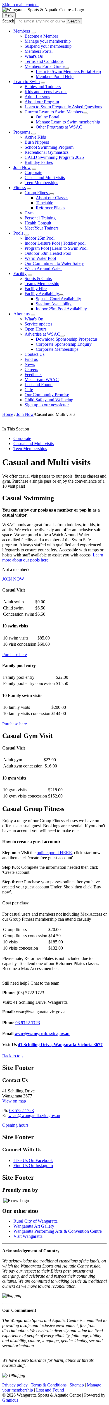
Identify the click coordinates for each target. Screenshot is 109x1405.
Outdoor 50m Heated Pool (48, 253)
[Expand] (33, 32)
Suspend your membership (48, 46)
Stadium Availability (54, 303)
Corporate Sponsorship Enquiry (64, 344)
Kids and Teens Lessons (46, 91)
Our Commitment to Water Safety (54, 263)
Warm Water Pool (40, 258)
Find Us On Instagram (33, 1165)
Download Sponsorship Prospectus (67, 339)
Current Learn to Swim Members (54, 111)
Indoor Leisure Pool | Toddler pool (55, 243)
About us (21, 313)
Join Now (22, 167)
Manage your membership (48, 41)
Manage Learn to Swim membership (68, 122)
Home (7, 414)
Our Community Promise (47, 394)
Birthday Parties (39, 162)
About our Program (42, 101)
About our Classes (52, 197)
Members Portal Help (55, 76)
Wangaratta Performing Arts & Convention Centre (57, 1231)
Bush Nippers (37, 142)
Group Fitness (37, 192)
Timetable (44, 202)
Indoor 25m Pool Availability (61, 308)
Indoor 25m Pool (39, 238)
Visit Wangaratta (27, 1236)
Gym (29, 212)
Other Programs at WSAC (59, 127)
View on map (14, 1101)
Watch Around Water (43, 268)
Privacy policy (15, 1385)
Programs (21, 132)
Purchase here (14, 654)
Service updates (38, 324)
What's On (34, 56)
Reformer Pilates (50, 207)
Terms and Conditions (44, 61)
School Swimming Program (49, 147)
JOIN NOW (13, 579)
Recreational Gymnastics (46, 152)
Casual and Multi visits (45, 177)
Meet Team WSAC (42, 379)
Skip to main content (20, 4)
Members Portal (39, 51)
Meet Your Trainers (41, 228)
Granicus (10, 1400)
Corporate (33, 172)
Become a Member (41, 36)
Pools (18, 233)
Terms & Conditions (49, 1385)
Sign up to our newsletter (47, 404)
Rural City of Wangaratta (35, 1221)
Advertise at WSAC (42, 334)
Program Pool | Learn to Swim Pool (56, 248)
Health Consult (38, 223)
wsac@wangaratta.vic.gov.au (42, 1033)
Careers (31, 369)
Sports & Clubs (38, 278)
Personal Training (40, 218)
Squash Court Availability (58, 298)
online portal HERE (54, 852)
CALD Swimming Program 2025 (54, 157)
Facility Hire (36, 288)
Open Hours (35, 329)
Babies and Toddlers (43, 86)
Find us (31, 359)
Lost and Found (39, 384)
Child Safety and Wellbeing (49, 399)
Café (29, 389)
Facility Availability (42, 293)
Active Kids (35, 137)
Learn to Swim (26, 81)
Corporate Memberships (57, 349)
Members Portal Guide (45, 66)
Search (8, 21)
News (30, 364)
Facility (20, 273)
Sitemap (77, 1385)
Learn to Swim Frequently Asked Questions (63, 106)
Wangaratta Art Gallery (33, 1226)
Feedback (33, 374)
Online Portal (47, 116)
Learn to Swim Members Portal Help (68, 71)
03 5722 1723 (27, 1022)
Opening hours (15, 1125)
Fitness (19, 187)
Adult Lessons (37, 96)
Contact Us (34, 354)
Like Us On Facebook (33, 1160)
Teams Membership (42, 283)
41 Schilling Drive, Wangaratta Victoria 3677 (60, 1044)
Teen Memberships (41, 182)
